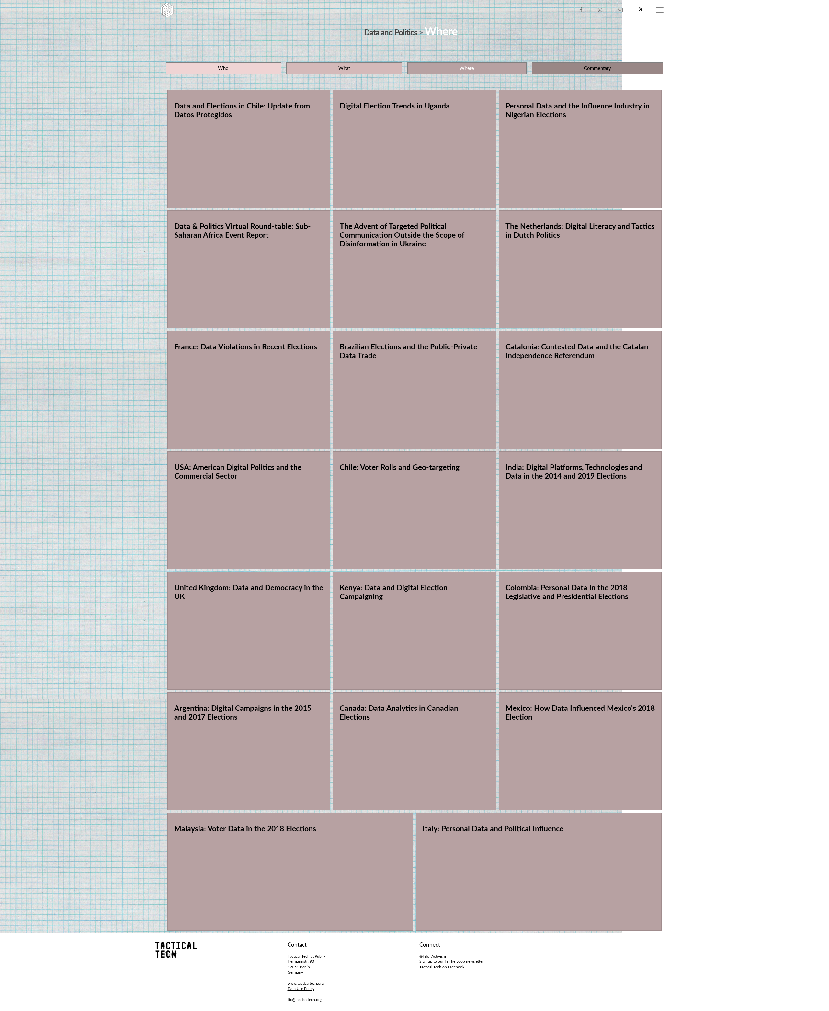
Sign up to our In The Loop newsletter (451, 961)
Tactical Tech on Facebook (441, 967)
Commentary (597, 68)
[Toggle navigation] (659, 10)
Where (467, 68)
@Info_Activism (432, 956)
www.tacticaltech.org (306, 983)
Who (223, 68)
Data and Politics (390, 33)
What (344, 68)
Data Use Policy (301, 989)
